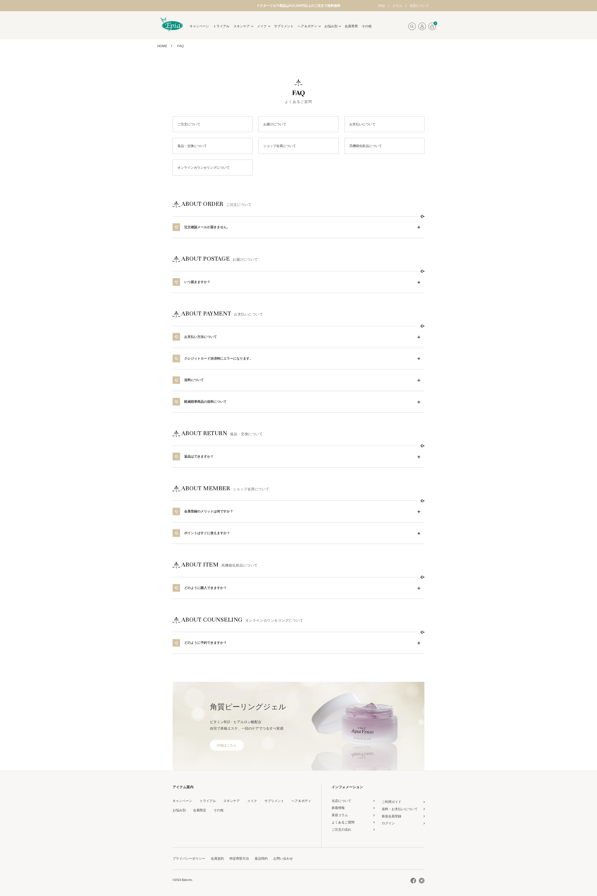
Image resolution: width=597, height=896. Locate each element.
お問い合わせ (283, 858)
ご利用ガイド (391, 802)
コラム (397, 5)
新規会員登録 (391, 816)
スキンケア (231, 801)
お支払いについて (362, 124)
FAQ (381, 5)
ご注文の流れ (341, 829)
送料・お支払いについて (400, 809)
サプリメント (284, 26)
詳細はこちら (226, 745)
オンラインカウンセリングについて (203, 167)
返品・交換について (192, 146)
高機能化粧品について (365, 146)
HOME (162, 46)
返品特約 (261, 858)
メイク (252, 801)
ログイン (388, 823)
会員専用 (351, 26)
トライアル (221, 26)
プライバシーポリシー (189, 858)
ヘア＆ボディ (301, 801)
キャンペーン (199, 26)
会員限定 (199, 810)
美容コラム (340, 815)
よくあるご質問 (343, 822)
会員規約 (217, 858)
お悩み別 (179, 810)
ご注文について (188, 124)
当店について (419, 5)
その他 (366, 26)
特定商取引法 (239, 858)
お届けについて (274, 124)
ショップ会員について (279, 146)
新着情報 (338, 808)
